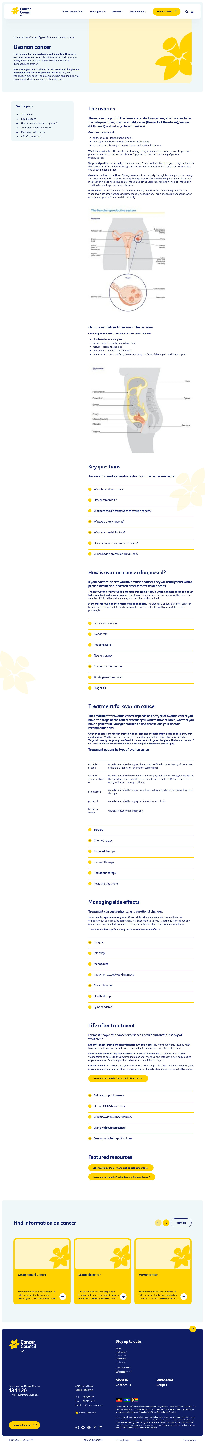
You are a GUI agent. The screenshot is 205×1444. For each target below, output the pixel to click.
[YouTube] (89, 1427)
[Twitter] (94, 1427)
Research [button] (117, 11)
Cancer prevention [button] (72, 11)
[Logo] (21, 11)
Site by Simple (189, 1439)
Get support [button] (97, 11)
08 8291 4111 (88, 1397)
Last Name (121, 1358)
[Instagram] (77, 1427)
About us (122, 1379)
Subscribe (121, 1371)
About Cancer (29, 37)
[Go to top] (192, 1329)
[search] (186, 11)
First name (121, 1352)
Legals (139, 1439)
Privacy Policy (122, 1439)
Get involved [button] (137, 11)
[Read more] (62, 1296)
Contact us (123, 1385)
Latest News (164, 1379)
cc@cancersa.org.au (93, 1405)
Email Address (123, 1367)
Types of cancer (47, 37)
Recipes (161, 1385)
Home (16, 37)
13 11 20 (18, 1390)
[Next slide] (166, 1222)
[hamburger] (192, 11)
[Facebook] (83, 1427)
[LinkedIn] (100, 1427)
